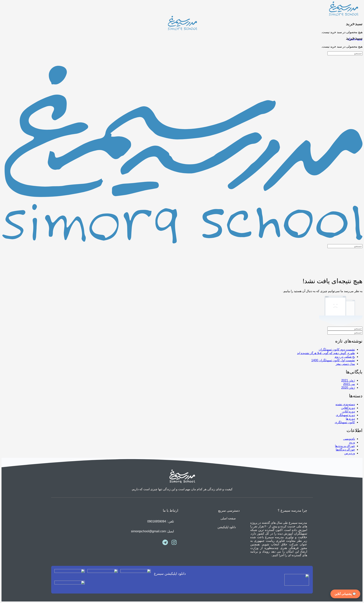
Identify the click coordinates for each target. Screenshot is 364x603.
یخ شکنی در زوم (345, 356)
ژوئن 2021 (348, 380)
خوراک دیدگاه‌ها (345, 449)
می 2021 (349, 384)
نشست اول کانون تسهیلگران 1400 (333, 360)
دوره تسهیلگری (345, 415)
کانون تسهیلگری (345, 422)
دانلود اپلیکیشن (226, 527)
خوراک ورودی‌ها (345, 446)
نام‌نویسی (349, 438)
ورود (352, 442)
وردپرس (349, 453)
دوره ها (350, 418)
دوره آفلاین (348, 407)
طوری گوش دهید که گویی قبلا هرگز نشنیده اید (326, 353)
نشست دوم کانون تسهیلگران (337, 349)
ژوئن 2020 (348, 387)
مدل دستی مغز (345, 363)
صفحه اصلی (228, 518)
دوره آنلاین (348, 411)
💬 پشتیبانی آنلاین (345, 593)
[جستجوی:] (344, 53)
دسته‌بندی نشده (345, 404)
